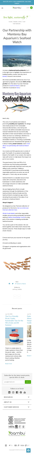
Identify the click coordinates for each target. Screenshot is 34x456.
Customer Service (11, 407)
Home (10, 22)
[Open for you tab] (28, 450)
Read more (8, 364)
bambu (5, 76)
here (17, 88)
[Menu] (2, 8)
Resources (8, 397)
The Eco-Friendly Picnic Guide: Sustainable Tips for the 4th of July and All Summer (14, 320)
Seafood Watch (15, 86)
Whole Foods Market (9, 213)
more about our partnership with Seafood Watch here (16, 146)
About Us (8, 402)
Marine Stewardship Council (16, 217)
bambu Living (17, 22)
